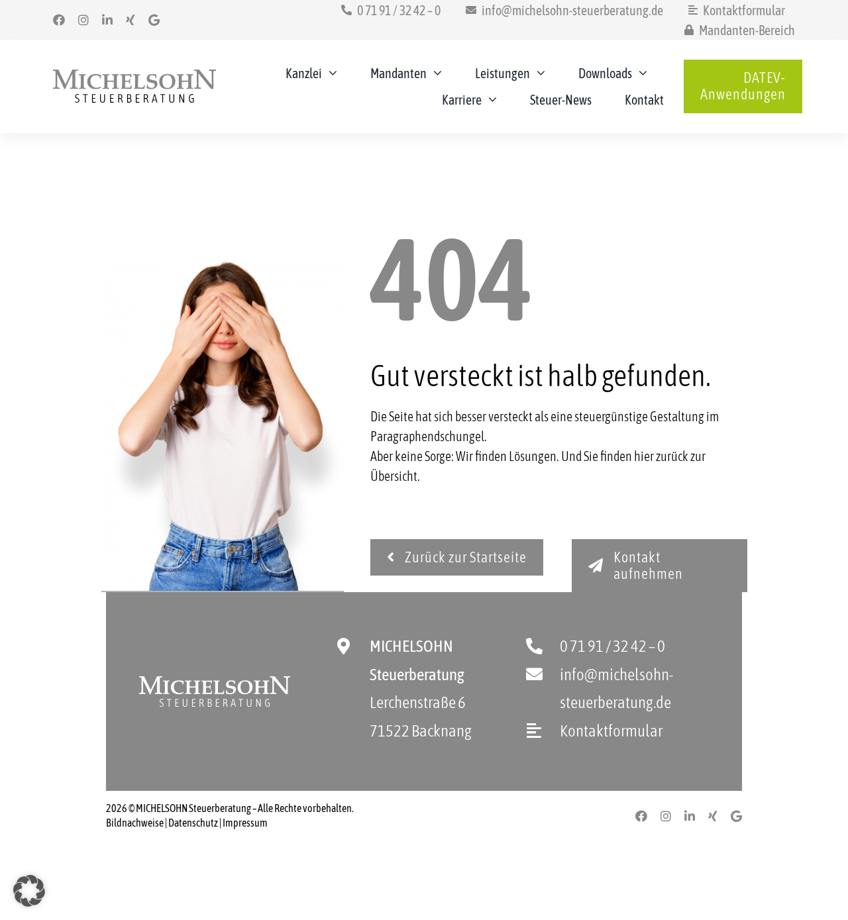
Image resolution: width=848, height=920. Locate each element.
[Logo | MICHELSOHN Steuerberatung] (134, 75)
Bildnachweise (135, 823)
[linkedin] (107, 20)
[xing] (130, 20)
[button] (29, 891)
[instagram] (83, 20)
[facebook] (59, 20)
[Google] (154, 20)
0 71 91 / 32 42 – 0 (612, 646)
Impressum (245, 823)
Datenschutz (193, 823)
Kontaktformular (611, 730)
